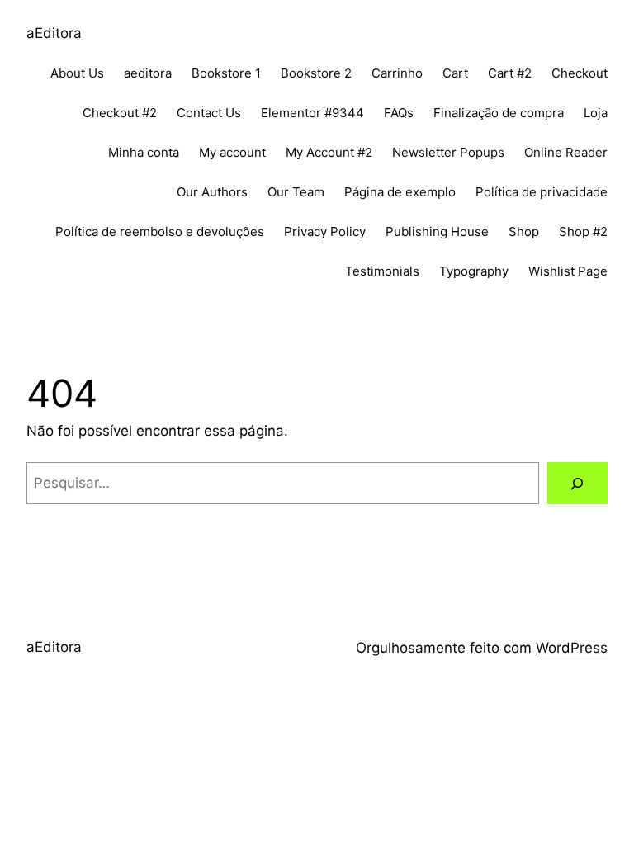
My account (232, 152)
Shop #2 (583, 231)
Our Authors (212, 192)
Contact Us (209, 112)
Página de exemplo (400, 192)
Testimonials (382, 271)
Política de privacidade (542, 192)
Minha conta (143, 152)
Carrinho (397, 73)
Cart (455, 73)
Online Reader (566, 152)
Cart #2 (510, 73)
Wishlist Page (568, 271)
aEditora (54, 33)
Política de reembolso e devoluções (159, 231)
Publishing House (437, 231)
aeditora (148, 73)
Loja (596, 112)
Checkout (579, 73)
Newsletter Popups (448, 152)
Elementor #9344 (312, 112)
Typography (474, 271)
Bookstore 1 (226, 73)
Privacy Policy (325, 231)
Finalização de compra (498, 112)
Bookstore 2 (316, 73)
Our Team (295, 192)
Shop (524, 231)
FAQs (399, 112)
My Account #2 (329, 152)
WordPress (572, 648)
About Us (77, 73)
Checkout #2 (120, 112)
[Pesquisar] (577, 483)
